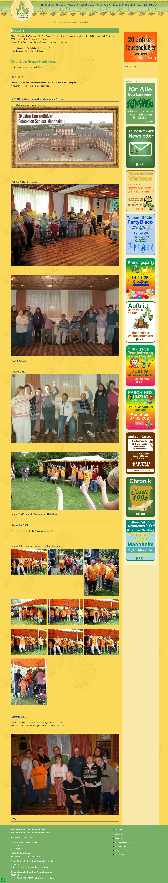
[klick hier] (42, 67)
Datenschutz (120, 846)
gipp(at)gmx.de (17, 848)
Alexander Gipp (17, 531)
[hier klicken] (42, 105)
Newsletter (120, 854)
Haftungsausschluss (123, 842)
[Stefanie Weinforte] (36, 722)
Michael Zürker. (50, 531)
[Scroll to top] (163, 878)
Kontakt (118, 829)
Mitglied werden (122, 850)
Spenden (118, 834)
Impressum (119, 838)
